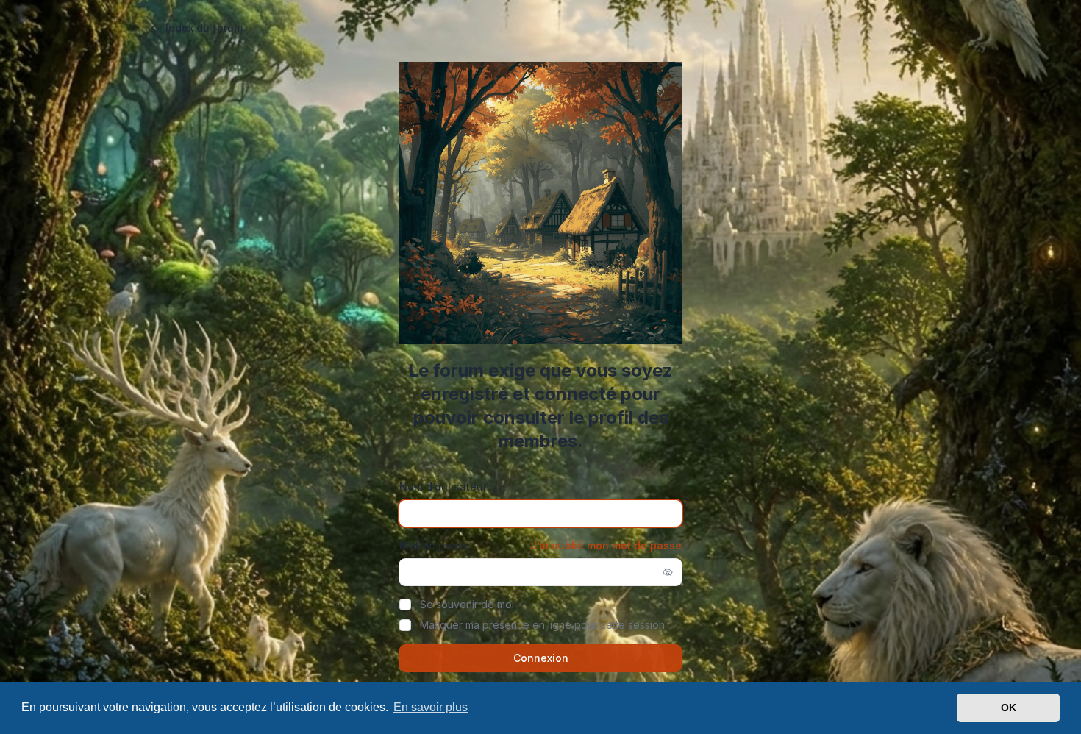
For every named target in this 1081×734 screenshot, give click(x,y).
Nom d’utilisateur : (446, 486)
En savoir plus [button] (430, 707)
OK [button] (1008, 707)
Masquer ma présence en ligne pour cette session (542, 625)
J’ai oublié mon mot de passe (606, 545)
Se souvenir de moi (467, 604)
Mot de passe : (437, 545)
